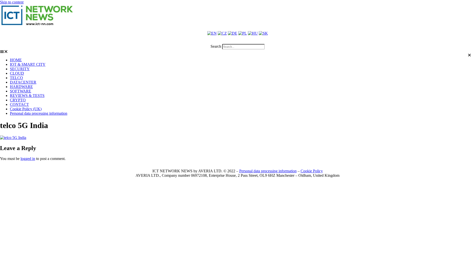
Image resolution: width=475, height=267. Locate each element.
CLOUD (17, 73)
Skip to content (12, 2)
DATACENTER (23, 82)
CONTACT (19, 104)
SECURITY (20, 69)
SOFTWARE (20, 91)
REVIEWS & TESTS (27, 95)
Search (216, 46)
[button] (237, 42)
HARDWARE (21, 87)
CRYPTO (18, 100)
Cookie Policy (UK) (26, 109)
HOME (16, 60)
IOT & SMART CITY (28, 64)
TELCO (16, 78)
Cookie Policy (312, 171)
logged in (28, 158)
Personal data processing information (38, 113)
